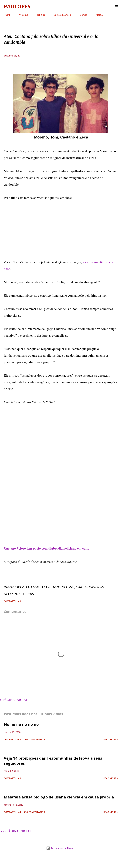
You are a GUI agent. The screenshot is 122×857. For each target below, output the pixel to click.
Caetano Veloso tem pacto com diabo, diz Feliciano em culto (46, 548)
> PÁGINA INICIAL (14, 699)
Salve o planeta (62, 14)
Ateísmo (23, 14)
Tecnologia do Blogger (63, 848)
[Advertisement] (61, 230)
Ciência (83, 14)
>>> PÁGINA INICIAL (16, 831)
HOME (7, 14)
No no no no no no (21, 724)
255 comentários (34, 812)
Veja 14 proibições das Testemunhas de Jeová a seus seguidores (53, 760)
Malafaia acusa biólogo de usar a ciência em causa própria (59, 797)
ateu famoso (33, 587)
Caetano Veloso (60, 587)
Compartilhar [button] (12, 601)
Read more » (110, 739)
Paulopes (17, 6)
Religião (41, 14)
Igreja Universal (90, 587)
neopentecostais (19, 594)
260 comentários (34, 739)
